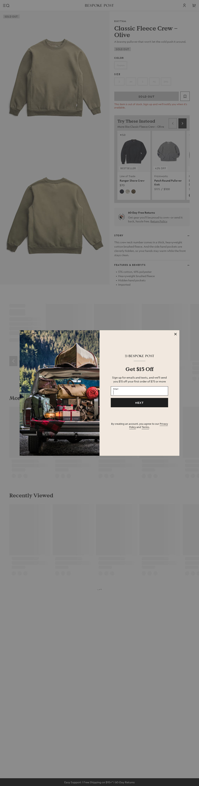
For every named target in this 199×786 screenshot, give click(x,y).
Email (115, 388)
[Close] (175, 334)
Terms (145, 427)
